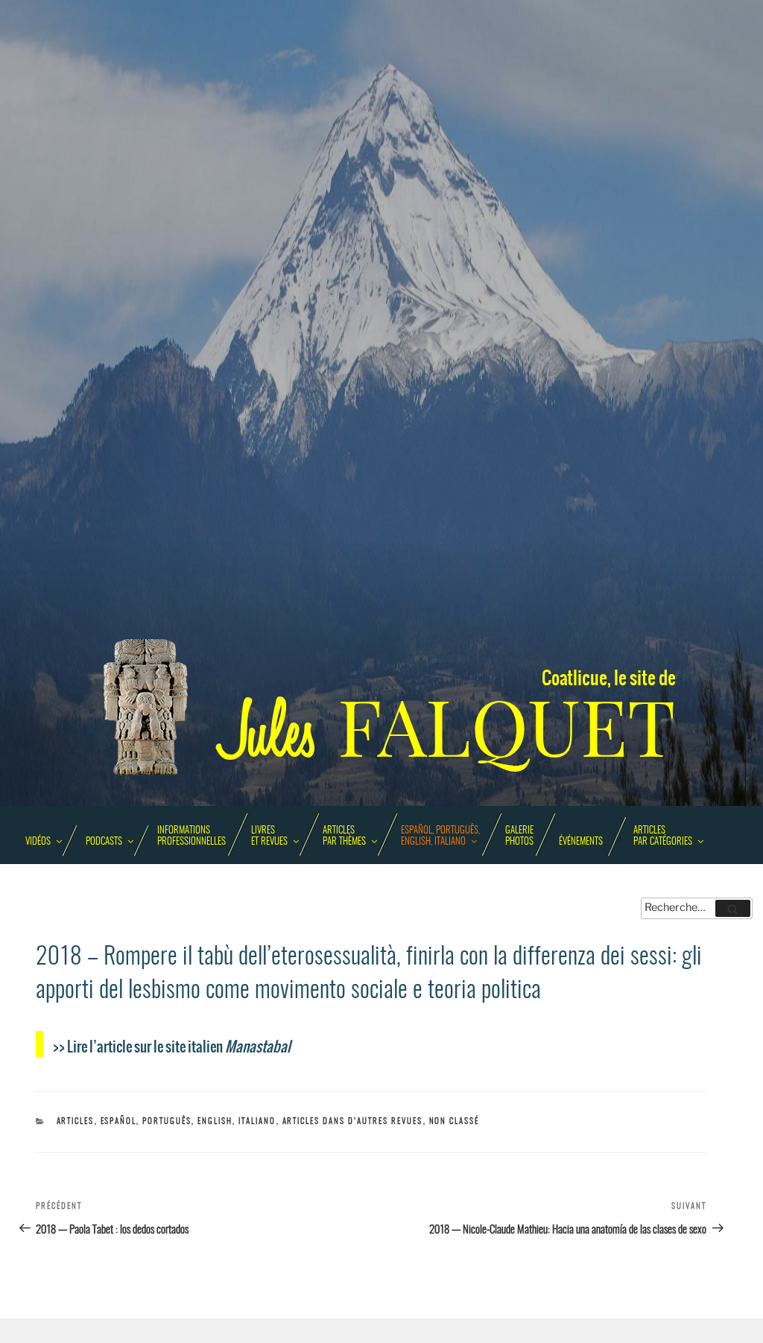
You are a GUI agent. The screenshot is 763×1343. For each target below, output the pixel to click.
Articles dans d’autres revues (352, 1121)
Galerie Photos (519, 837)
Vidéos (38, 842)
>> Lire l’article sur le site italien (172, 1046)
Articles (76, 1121)
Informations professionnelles (191, 837)
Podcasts (104, 842)
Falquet (448, 728)
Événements (581, 842)
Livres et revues (269, 837)
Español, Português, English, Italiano (440, 837)
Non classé (454, 1121)
